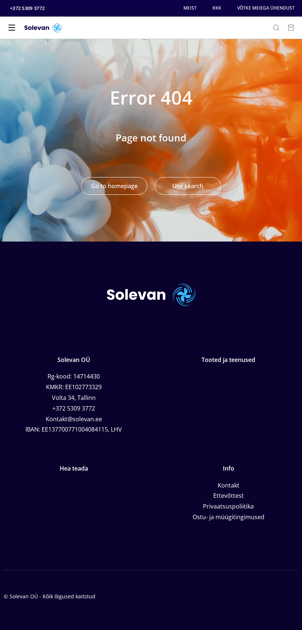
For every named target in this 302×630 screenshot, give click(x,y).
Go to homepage (114, 186)
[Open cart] (291, 27)
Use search (187, 186)
